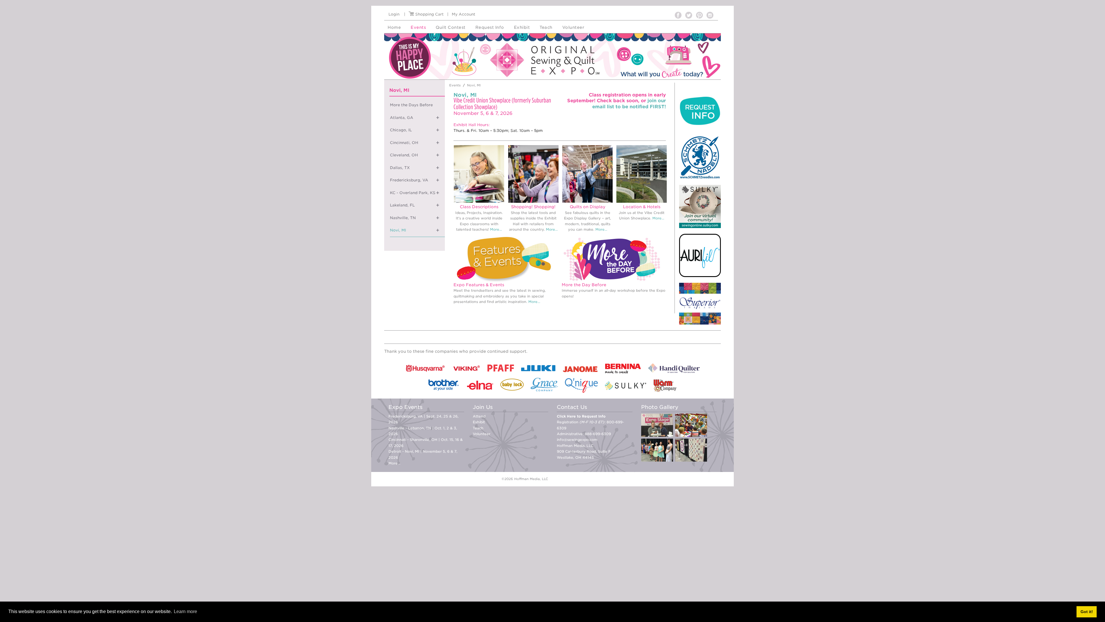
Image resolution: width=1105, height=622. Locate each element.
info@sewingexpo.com (577, 439)
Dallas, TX (400, 168)
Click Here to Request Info (581, 416)
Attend (479, 416)
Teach (478, 428)
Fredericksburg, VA (409, 180)
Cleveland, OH (404, 155)
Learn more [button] (185, 611)
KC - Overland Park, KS (412, 193)
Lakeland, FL (402, 205)
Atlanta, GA (401, 117)
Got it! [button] (1087, 611)
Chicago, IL (401, 130)
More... (496, 229)
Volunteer (481, 434)
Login (393, 14)
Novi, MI (398, 230)
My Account (463, 14)
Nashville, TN (403, 218)
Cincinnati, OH (404, 143)
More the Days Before (411, 105)
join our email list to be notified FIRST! (629, 103)
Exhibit (479, 422)
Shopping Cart (429, 14)
